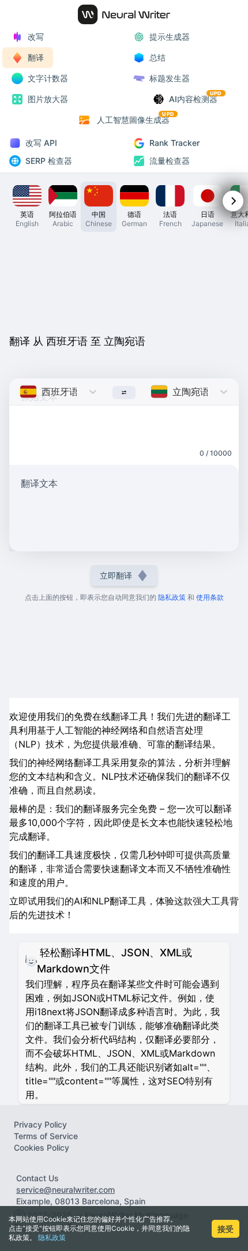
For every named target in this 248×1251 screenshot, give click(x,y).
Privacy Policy (40, 1124)
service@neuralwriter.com (65, 1189)
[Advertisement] (124, 285)
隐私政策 (52, 1237)
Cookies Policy (41, 1147)
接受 (225, 1229)
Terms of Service (46, 1136)
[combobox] (21, 392)
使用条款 (210, 597)
